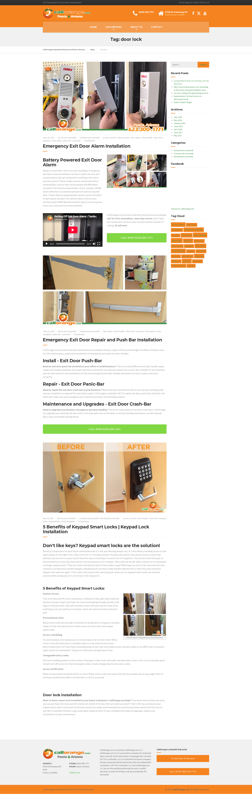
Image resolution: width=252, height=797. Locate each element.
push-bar (77, 140)
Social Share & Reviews (183, 758)
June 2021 (178, 126)
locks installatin (68, 521)
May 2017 (178, 135)
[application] (73, 230)
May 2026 (178, 120)
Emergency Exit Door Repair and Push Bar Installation (102, 340)
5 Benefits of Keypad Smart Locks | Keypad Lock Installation (96, 529)
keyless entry (199, 241)
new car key (176, 256)
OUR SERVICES (113, 27)
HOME (93, 27)
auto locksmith (177, 230)
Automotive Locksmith (183, 150)
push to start (197, 261)
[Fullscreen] (98, 243)
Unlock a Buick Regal (183, 102)
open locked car (187, 256)
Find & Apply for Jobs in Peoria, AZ (194, 2)
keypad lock (54, 521)
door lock (158, 137)
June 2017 (178, 132)
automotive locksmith (194, 229)
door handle (147, 137)
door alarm (135, 137)
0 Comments (89, 140)
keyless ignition (177, 246)
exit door (47, 140)
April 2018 (178, 129)
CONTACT (157, 27)
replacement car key (178, 266)
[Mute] (94, 243)
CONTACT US (74, 772)
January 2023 (179, 123)
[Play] (46, 243)
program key (176, 261)
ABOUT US (136, 27)
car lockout (175, 235)
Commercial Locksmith (89, 137)
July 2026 (178, 117)
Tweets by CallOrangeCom (182, 208)
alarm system (123, 137)
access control (109, 137)
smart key (191, 266)
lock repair (57, 140)
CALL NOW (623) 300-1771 (182, 771)
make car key (201, 251)
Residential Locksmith (109, 518)
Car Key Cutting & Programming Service (191, 93)
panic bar (67, 140)
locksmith (190, 251)
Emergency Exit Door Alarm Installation (86, 146)
